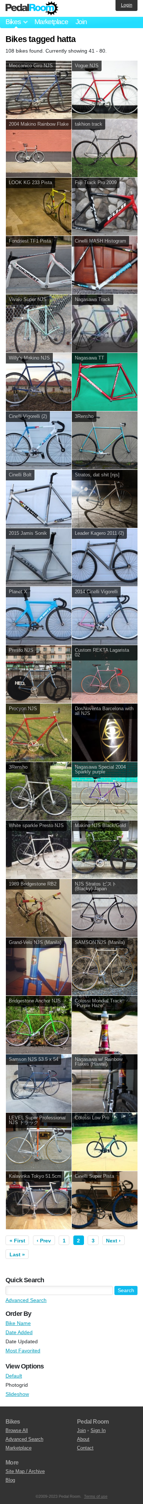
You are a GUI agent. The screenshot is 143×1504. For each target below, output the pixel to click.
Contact (85, 1448)
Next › (113, 1241)
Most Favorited (23, 1350)
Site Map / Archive (25, 1471)
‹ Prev (44, 1241)
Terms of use (95, 1496)
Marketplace (51, 22)
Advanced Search (26, 1300)
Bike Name (18, 1323)
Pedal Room (32, 8)
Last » (17, 1254)
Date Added (19, 1332)
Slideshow (17, 1394)
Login (126, 5)
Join (81, 22)
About (83, 1439)
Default (14, 1376)
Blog (10, 1480)
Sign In (98, 1430)
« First (17, 1241)
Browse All (17, 1430)
